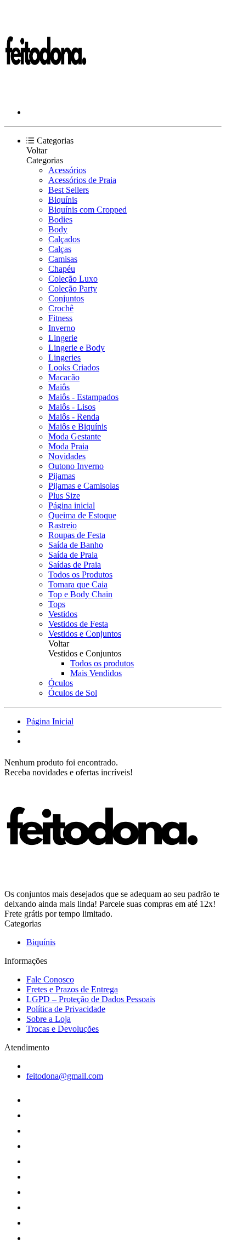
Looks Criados (73, 367)
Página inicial (71, 505)
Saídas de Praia (74, 564)
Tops (56, 604)
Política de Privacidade (65, 1009)
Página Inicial (50, 721)
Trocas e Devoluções (62, 1028)
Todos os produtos (102, 663)
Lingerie (62, 337)
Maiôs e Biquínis (77, 426)
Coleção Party (72, 288)
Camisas (62, 259)
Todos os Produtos (80, 574)
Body (57, 229)
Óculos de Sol (72, 693)
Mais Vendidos (96, 673)
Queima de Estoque (82, 515)
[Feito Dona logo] (45, 93)
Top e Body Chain (80, 594)
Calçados (64, 239)
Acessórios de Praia (82, 180)
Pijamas (61, 476)
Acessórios (67, 170)
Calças (59, 249)
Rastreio (62, 525)
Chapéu (61, 268)
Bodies (60, 219)
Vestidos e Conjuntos (84, 633)
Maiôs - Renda (73, 416)
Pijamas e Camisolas (83, 485)
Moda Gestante (74, 436)
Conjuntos (66, 298)
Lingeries (64, 357)
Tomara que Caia (78, 584)
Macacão (64, 377)
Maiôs (59, 387)
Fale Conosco (50, 979)
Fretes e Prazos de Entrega (72, 989)
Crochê (61, 308)
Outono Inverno (76, 466)
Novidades (67, 456)
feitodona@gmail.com (64, 1076)
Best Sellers (68, 190)
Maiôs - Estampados (83, 397)
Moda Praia (68, 446)
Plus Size (64, 495)
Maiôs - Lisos (71, 406)
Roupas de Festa (76, 535)
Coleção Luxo (73, 278)
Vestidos (62, 614)
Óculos (60, 683)
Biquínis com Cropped (87, 209)
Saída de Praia (73, 554)
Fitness (60, 318)
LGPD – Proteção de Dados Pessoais (90, 999)
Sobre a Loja (48, 1019)
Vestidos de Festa (78, 623)
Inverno (61, 328)
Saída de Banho (75, 545)
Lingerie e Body (76, 347)
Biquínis (62, 199)
